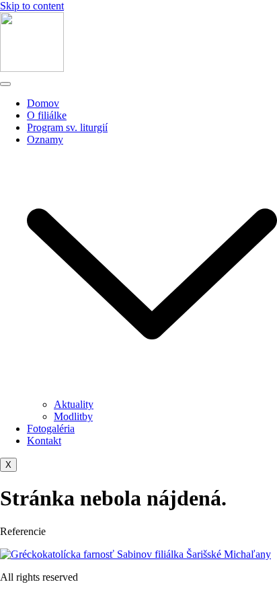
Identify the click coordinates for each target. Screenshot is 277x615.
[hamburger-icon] (5, 84)
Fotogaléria (51, 428)
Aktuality (73, 404)
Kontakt (44, 440)
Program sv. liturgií (67, 127)
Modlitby (73, 416)
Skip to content (32, 5)
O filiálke (47, 115)
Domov (43, 103)
